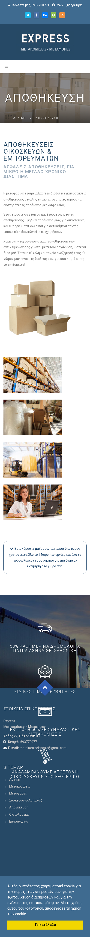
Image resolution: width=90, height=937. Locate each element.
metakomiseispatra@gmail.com (43, 748)
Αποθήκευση (18, 807)
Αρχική (14, 779)
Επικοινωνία (18, 821)
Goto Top (45, 688)
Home (8, 118)
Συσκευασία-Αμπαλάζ (25, 800)
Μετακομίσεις (19, 786)
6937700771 (29, 742)
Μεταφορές (18, 793)
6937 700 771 (40, 5)
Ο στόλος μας (19, 814)
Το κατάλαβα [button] (45, 925)
